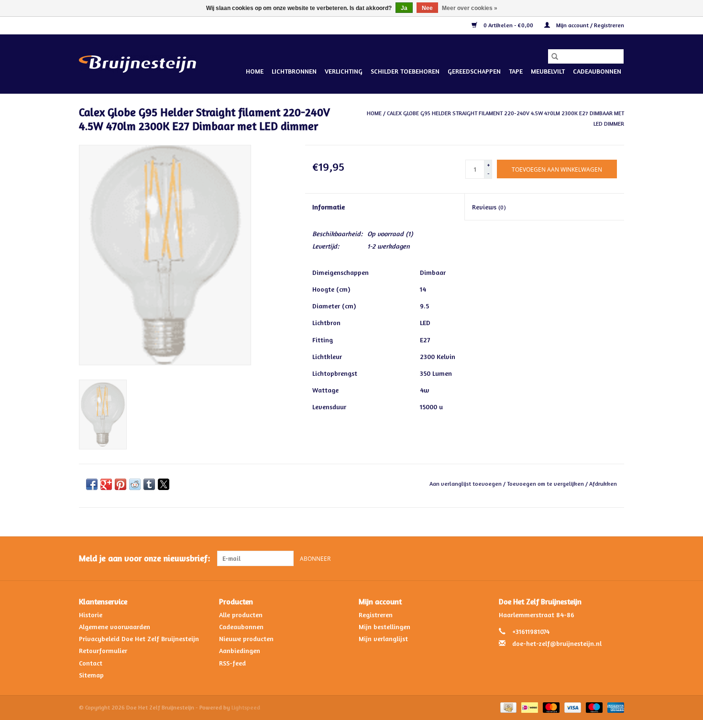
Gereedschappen (474, 71)
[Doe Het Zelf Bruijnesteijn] (137, 64)
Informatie (328, 207)
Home (255, 71)
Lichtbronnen (294, 71)
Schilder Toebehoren (405, 71)
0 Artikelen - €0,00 (508, 25)
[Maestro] (593, 706)
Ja (404, 8)
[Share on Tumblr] (149, 484)
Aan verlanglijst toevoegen (466, 483)
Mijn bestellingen (384, 626)
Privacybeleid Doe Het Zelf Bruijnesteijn (139, 638)
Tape (516, 71)
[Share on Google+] (106, 484)
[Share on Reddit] (135, 484)
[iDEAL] (528, 706)
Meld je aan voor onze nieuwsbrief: (144, 558)
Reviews (489, 207)
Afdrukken (603, 483)
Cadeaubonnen (597, 71)
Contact (90, 663)
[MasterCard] (550, 706)
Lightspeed (245, 707)
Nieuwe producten (246, 638)
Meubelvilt (548, 71)
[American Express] (614, 706)
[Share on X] (163, 484)
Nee (427, 8)
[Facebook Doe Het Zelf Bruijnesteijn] (599, 558)
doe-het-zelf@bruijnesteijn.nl (557, 643)
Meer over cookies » (469, 8)
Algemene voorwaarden (114, 626)
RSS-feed (232, 663)
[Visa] (571, 706)
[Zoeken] (555, 56)
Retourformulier (103, 650)
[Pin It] (120, 484)
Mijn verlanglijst (383, 638)
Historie (90, 615)
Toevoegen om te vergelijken (546, 483)
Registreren (376, 615)
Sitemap (91, 675)
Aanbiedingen (239, 650)
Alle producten (241, 615)
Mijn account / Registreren (589, 25)
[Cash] (507, 706)
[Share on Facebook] (92, 484)
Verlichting (343, 71)
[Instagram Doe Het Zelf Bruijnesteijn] (616, 558)
